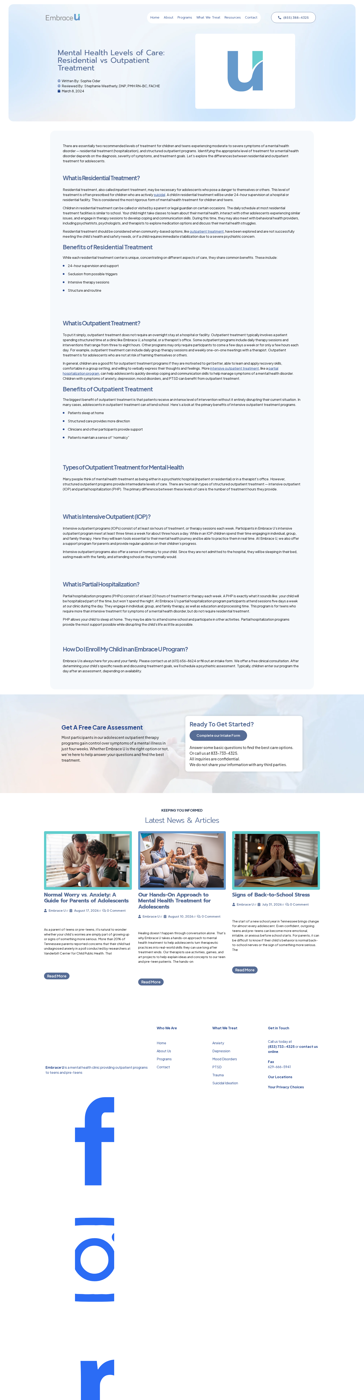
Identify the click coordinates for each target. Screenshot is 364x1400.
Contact (163, 1067)
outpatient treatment (207, 231)
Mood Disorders (224, 1059)
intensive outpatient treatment (234, 368)
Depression (221, 1051)
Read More (56, 975)
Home (161, 1043)
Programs (164, 1059)
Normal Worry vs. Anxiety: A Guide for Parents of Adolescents (86, 898)
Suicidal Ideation (225, 1083)
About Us (164, 1051)
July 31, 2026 (272, 904)
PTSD (217, 1067)
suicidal (159, 194)
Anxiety (218, 1043)
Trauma (218, 1075)
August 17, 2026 (86, 910)
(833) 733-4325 (281, 1046)
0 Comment (116, 910)
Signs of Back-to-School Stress (271, 895)
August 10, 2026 (180, 916)
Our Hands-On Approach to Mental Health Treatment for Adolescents (174, 901)
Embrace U (57, 910)
